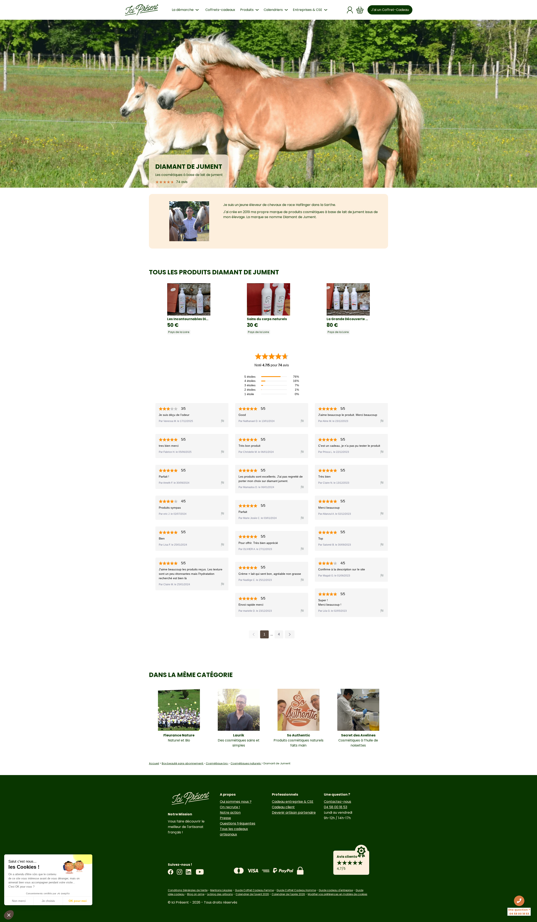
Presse (225, 818)
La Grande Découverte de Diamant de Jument (348, 319)
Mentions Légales (221, 890)
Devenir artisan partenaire (294, 812)
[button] (9, 915)
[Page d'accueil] (141, 9)
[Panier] (360, 10)
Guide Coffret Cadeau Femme (254, 890)
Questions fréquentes (237, 823)
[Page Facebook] (170, 872)
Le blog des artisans (220, 894)
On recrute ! (230, 807)
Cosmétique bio (217, 763)
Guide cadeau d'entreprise (336, 890)
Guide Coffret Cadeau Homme (296, 890)
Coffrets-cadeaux (220, 9)
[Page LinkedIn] (189, 872)
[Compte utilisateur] (350, 10)
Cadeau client (283, 807)
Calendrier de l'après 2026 (288, 894)
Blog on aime (195, 894)
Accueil (154, 763)
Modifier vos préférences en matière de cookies (337, 894)
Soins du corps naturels (267, 319)
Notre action (230, 812)
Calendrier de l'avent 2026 (252, 894)
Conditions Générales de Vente (187, 890)
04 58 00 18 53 (335, 807)
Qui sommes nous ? (236, 801)
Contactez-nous (337, 801)
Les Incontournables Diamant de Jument (188, 319)
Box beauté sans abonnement (183, 763)
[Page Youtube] (200, 872)
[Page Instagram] (179, 872)
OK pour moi (78, 900)
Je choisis (48, 900)
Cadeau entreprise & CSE (292, 801)
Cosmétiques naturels (246, 763)
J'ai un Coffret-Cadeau (390, 9)
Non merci (19, 900)
